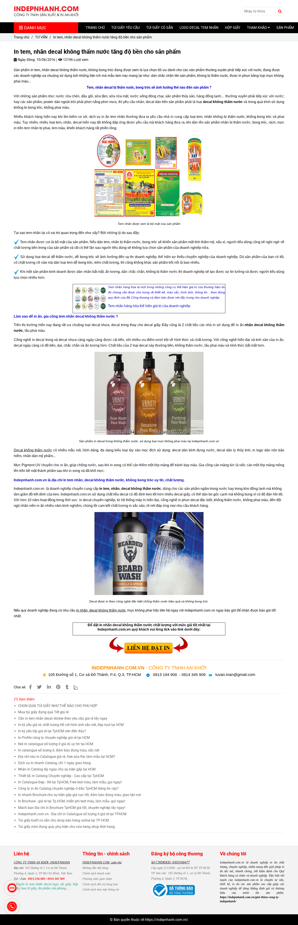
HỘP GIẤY (232, 28)
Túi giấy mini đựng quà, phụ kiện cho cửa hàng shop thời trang (66, 827)
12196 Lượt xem (75, 60)
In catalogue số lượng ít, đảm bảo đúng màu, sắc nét (58, 750)
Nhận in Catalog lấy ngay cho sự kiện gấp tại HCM (57, 769)
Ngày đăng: (26, 60)
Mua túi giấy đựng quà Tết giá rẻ (43, 712)
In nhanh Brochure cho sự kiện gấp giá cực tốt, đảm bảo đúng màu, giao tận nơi (79, 795)
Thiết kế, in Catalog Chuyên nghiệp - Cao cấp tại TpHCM (61, 776)
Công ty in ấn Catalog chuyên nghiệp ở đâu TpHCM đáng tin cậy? (68, 788)
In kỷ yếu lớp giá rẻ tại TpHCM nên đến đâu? (52, 731)
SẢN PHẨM (285, 28)
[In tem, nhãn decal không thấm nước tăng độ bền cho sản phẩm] (46, 11)
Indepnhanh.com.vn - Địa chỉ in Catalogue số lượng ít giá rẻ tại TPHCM (72, 814)
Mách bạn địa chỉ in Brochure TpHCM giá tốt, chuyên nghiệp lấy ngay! (71, 808)
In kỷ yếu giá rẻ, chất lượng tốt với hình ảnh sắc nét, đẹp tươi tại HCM (71, 725)
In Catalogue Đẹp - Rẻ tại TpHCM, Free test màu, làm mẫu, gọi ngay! (70, 782)
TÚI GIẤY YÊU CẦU (125, 28)
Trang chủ (21, 37)
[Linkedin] (49, 687)
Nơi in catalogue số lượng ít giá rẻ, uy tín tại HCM (55, 744)
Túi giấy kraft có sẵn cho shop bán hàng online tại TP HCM (63, 820)
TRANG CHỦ (95, 28)
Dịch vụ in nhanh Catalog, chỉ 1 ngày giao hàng (54, 763)
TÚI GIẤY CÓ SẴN (159, 28)
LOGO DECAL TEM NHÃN (199, 28)
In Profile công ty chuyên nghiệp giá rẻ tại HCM (54, 738)
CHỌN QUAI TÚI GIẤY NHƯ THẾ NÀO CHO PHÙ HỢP (57, 706)
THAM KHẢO (257, 28)
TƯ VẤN (41, 37)
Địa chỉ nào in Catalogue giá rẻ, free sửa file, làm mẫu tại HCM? (66, 757)
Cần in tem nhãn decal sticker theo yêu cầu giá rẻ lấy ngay (62, 718)
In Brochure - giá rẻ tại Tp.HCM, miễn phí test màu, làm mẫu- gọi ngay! (71, 801)
